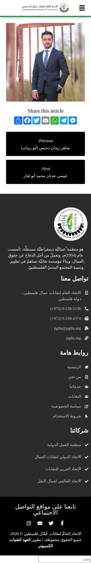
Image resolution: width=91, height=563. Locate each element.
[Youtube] (40, 523)
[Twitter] (51, 523)
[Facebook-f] (62, 523)
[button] (82, 8)
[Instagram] (29, 523)
